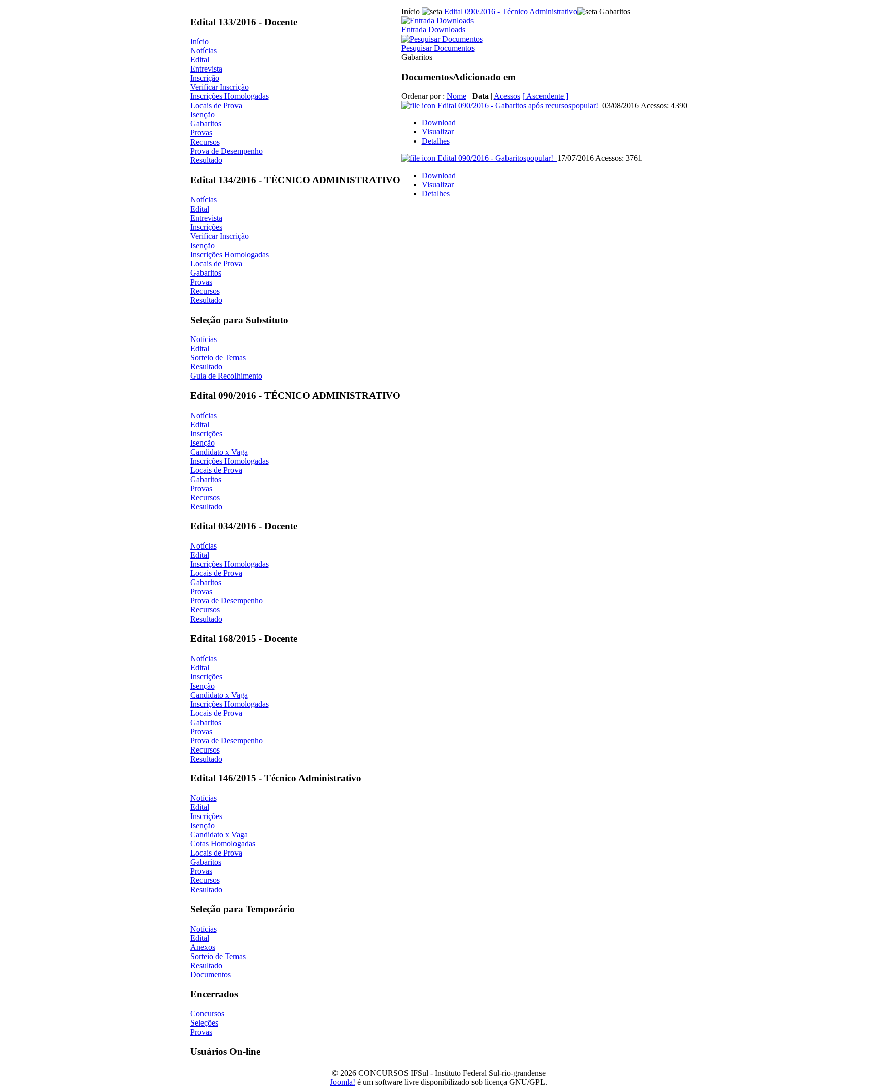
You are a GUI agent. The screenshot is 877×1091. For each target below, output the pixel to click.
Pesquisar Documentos (438, 48)
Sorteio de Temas (218, 357)
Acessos (507, 96)
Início (199, 41)
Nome (456, 96)
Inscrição (204, 78)
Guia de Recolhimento (226, 375)
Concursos (207, 1013)
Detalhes (436, 141)
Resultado (206, 160)
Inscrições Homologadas (229, 96)
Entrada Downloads (433, 29)
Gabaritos (205, 123)
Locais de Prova (216, 105)
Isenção (202, 114)
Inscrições (206, 227)
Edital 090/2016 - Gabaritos (495, 158)
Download (439, 122)
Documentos (210, 974)
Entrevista (206, 68)
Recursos (205, 142)
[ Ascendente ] (545, 96)
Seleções (204, 1022)
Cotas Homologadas (222, 843)
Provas (201, 132)
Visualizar (438, 131)
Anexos (202, 947)
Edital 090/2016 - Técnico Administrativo (510, 11)
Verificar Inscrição (219, 87)
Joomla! (342, 1082)
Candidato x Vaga (219, 452)
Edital (199, 59)
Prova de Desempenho (226, 151)
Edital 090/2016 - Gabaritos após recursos (517, 105)
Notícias (203, 50)
